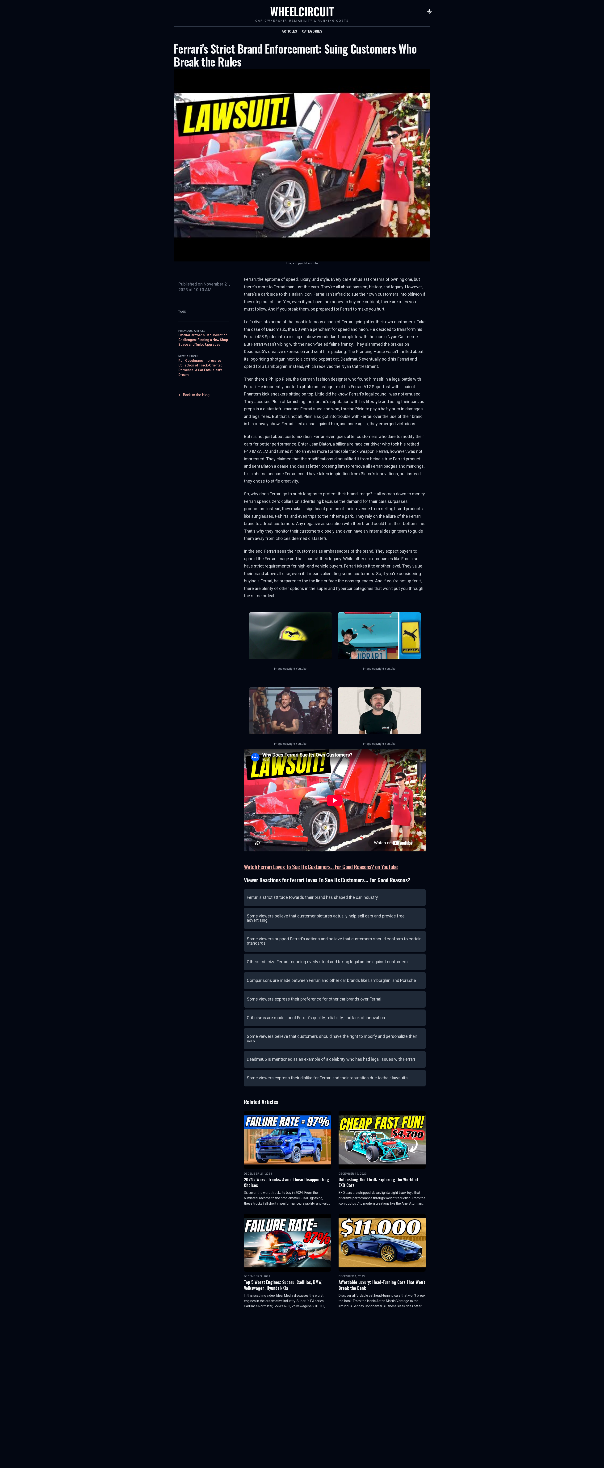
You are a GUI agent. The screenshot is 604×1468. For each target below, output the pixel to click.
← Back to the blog (194, 395)
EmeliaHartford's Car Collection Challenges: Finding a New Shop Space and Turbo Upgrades (203, 339)
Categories (312, 31)
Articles (289, 31)
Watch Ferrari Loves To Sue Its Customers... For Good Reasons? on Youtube (321, 866)
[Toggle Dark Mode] (429, 11)
